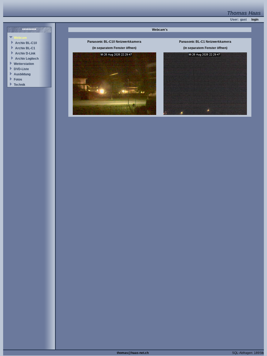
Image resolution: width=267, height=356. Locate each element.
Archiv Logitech (27, 58)
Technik (19, 85)
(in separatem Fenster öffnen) (114, 48)
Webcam (20, 38)
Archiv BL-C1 (25, 48)
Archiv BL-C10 (26, 43)
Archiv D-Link (25, 53)
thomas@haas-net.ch (133, 353)
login (254, 19)
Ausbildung (22, 74)
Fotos (18, 79)
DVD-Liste (21, 69)
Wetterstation (24, 64)
